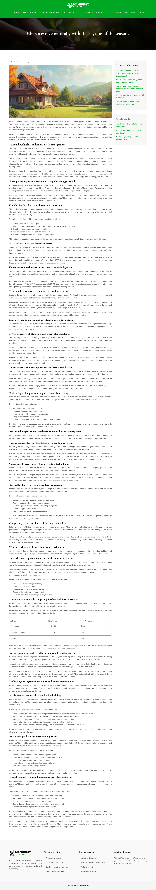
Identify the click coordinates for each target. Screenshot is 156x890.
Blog (142, 13)
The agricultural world (123, 13)
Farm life (74, 13)
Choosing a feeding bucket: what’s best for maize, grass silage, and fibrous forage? (129, 73)
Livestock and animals (94, 13)
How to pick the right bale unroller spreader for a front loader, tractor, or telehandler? (129, 88)
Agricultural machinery (25, 13)
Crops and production (53, 13)
